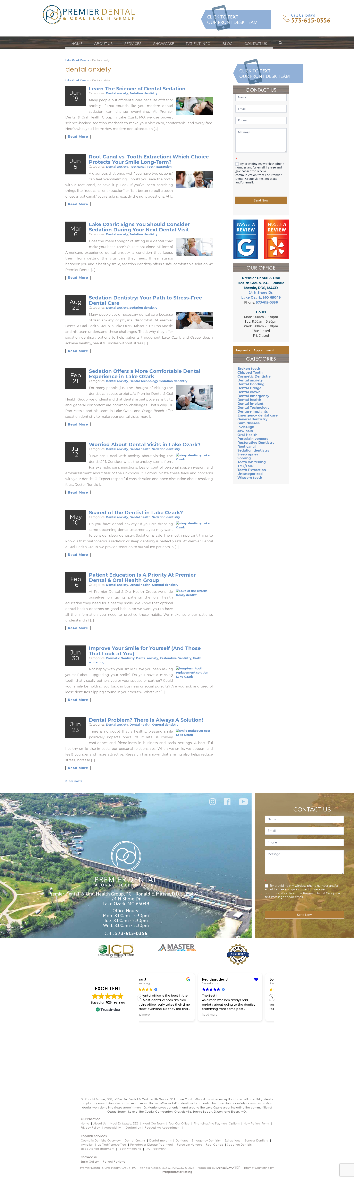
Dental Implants (160, 1140)
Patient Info (198, 44)
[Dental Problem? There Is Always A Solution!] (194, 733)
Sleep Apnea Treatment (97, 1149)
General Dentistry (256, 1140)
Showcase (163, 44)
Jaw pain (245, 431)
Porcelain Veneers (189, 1144)
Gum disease (248, 423)
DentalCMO (225, 1168)
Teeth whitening (251, 462)
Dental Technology (143, 381)
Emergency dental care (257, 415)
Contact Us (255, 44)
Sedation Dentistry (240, 1144)
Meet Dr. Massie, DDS (124, 1123)
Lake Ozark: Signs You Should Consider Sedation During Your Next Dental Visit (139, 227)
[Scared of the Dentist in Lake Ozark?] (194, 525)
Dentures (182, 1140)
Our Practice (90, 1119)
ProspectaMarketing (177, 1172)
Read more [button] (152, 1015)
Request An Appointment (162, 1127)
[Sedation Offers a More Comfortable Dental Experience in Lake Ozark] (194, 397)
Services (132, 44)
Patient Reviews (114, 1161)
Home (77, 44)
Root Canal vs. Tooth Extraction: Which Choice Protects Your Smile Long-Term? (149, 159)
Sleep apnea (248, 454)
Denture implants (252, 411)
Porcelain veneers (252, 439)
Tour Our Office (179, 1123)
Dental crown (249, 392)
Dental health (140, 449)
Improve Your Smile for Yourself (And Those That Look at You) (145, 651)
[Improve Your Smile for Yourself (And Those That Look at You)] (194, 672)
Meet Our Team (154, 1123)
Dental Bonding (250, 384)
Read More (78, 137)
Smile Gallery (90, 1161)
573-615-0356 (310, 20)
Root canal (137, 166)
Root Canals (214, 1144)
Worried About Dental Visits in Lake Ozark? (145, 444)
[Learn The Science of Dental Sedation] (194, 106)
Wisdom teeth (249, 478)
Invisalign (245, 427)
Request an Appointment (254, 350)
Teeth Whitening (129, 1149)
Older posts (73, 781)
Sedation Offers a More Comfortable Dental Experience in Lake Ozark (144, 373)
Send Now (261, 200)
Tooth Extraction (159, 166)
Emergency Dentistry (206, 1140)
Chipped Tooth (250, 372)
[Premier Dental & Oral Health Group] (89, 14)
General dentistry (165, 585)
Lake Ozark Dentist (77, 60)
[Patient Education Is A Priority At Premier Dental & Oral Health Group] (194, 600)
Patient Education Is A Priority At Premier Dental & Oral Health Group (142, 577)
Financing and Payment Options (216, 1123)
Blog (227, 44)
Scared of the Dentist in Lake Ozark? (136, 513)
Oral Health (247, 435)
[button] (281, 44)
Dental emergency (253, 396)
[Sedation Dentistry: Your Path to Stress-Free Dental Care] (194, 320)
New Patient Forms (256, 1123)
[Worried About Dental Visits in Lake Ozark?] (194, 457)
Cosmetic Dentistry (120, 658)
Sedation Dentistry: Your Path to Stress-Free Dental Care (145, 300)
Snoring (244, 458)
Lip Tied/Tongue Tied (112, 1144)
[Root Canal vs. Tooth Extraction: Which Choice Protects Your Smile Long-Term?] (194, 179)
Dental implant (250, 404)
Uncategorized (250, 474)
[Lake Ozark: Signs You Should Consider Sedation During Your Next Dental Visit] (194, 247)
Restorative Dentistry (175, 658)
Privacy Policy (90, 1127)
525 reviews (115, 1002)
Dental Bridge (249, 388)
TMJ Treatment (155, 1149)
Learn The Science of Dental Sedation (137, 89)
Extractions (232, 1140)
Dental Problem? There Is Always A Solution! (146, 720)
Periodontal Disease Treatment (151, 1144)
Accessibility (112, 1127)
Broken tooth (248, 369)
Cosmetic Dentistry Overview (101, 1140)
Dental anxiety (117, 93)
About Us (103, 44)
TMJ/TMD (245, 466)
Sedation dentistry (143, 93)
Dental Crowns (135, 1140)
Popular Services (94, 1136)
